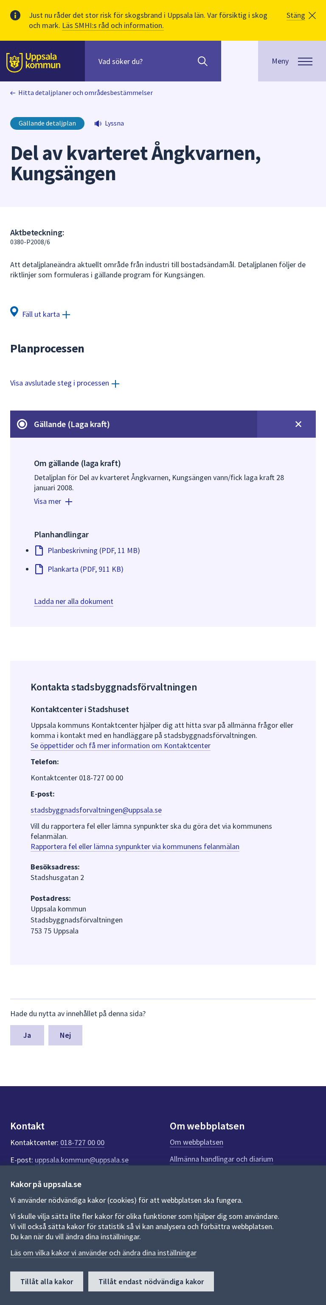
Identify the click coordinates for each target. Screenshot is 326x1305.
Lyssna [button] (114, 123)
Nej (65, 1035)
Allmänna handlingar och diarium (221, 1159)
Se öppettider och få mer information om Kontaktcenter (121, 745)
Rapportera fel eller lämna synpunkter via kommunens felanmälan (135, 846)
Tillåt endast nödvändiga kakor (151, 1281)
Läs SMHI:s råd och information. (113, 25)
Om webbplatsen (196, 1142)
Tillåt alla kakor (46, 1281)
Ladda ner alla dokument (73, 601)
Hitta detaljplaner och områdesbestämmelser (85, 92)
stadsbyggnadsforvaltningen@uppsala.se (96, 810)
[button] (301, 15)
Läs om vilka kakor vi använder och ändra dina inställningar (103, 1252)
